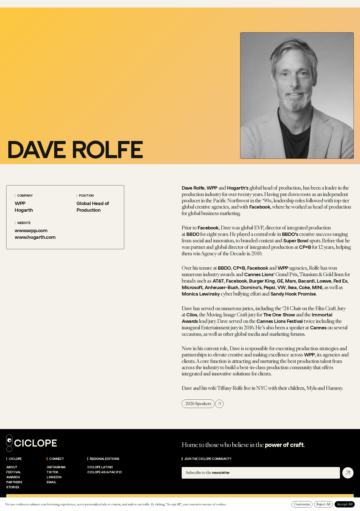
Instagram (56, 467)
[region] (180, 504)
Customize (302, 504)
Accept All (344, 504)
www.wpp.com (31, 231)
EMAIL (51, 482)
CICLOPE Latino (100, 467)
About (11, 467)
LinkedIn (54, 477)
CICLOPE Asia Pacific (104, 472)
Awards (13, 477)
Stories (12, 487)
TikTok (52, 472)
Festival (13, 472)
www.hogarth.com (35, 237)
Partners (14, 482)
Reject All (323, 504)
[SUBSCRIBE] (348, 473)
